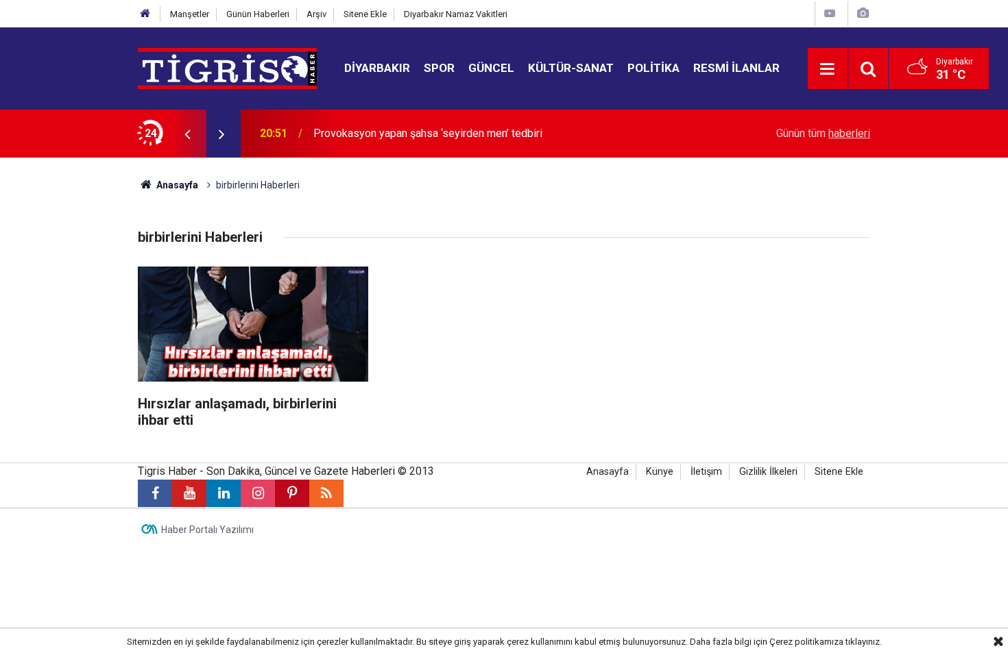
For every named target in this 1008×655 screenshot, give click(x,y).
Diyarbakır (377, 68)
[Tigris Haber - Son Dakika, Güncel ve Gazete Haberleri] (227, 67)
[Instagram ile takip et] (258, 493)
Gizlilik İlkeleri (768, 472)
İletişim (706, 472)
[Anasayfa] (145, 14)
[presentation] (187, 133)
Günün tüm (823, 133)
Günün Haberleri (257, 14)
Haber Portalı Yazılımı (207, 529)
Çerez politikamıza (806, 642)
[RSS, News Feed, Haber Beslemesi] (326, 493)
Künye (659, 472)
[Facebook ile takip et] (155, 493)
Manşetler (189, 14)
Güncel (491, 68)
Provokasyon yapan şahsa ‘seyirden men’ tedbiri (427, 133)
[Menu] (827, 69)
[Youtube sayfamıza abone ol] (189, 493)
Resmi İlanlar (736, 68)
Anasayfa (176, 185)
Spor (439, 68)
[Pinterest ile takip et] (292, 493)
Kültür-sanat (571, 68)
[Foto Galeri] (862, 13)
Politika (653, 68)
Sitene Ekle (365, 14)
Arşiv (316, 14)
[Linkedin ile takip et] (223, 493)
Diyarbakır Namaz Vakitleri (455, 14)
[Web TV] (829, 13)
